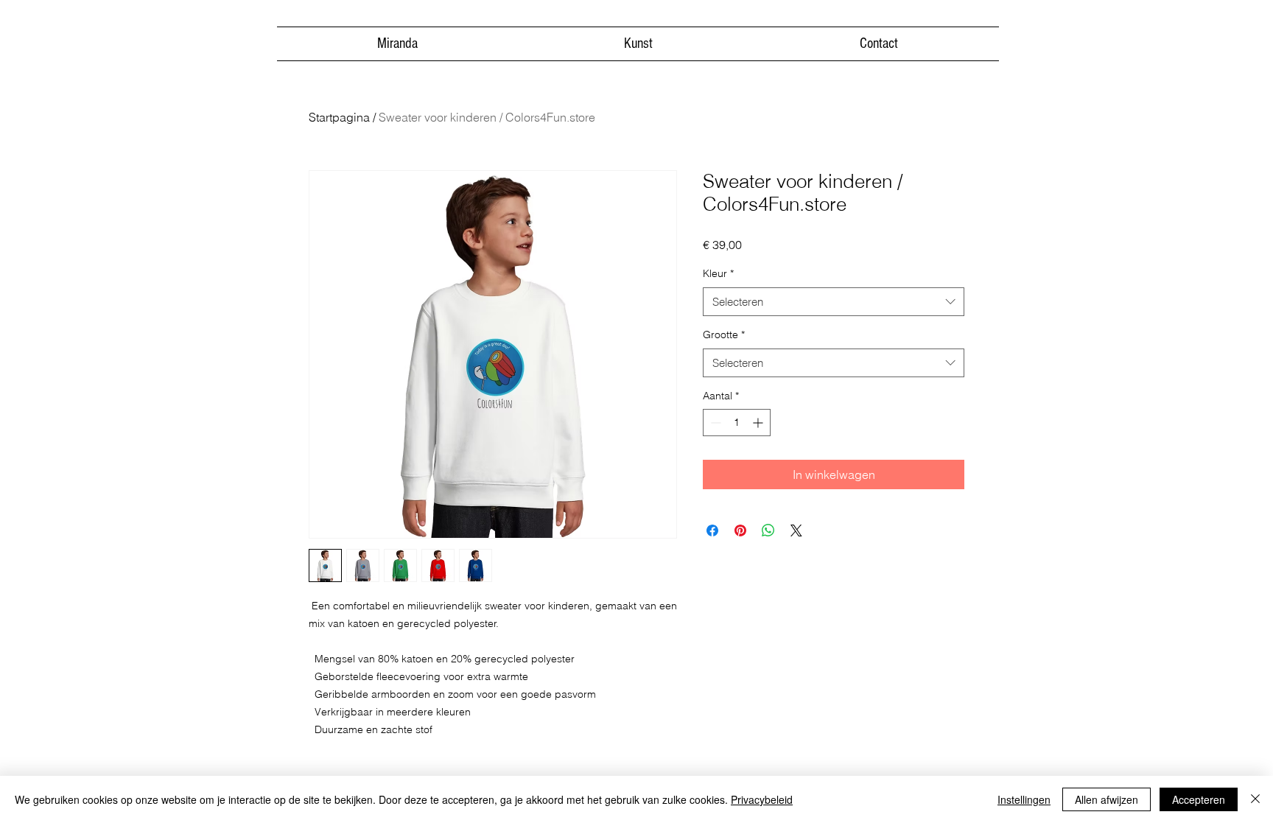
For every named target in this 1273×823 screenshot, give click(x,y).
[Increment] (759, 422)
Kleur (718, 273)
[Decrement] (714, 422)
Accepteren (1198, 799)
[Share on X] (796, 530)
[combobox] (833, 301)
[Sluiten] (1255, 799)
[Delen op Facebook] (712, 530)
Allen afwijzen (1106, 799)
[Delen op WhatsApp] (768, 530)
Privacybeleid (762, 799)
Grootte (724, 334)
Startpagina (339, 117)
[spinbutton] (736, 422)
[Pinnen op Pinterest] (740, 530)
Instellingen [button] (1024, 799)
